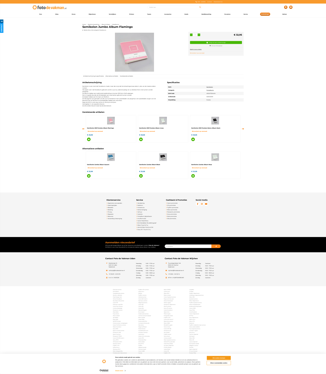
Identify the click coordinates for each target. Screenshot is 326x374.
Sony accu (192, 332)
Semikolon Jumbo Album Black (149, 164)
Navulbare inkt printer (118, 300)
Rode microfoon (117, 326)
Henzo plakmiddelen (194, 326)
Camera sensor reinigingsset (120, 323)
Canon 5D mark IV (168, 319)
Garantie (139, 214)
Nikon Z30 (192, 297)
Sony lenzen (167, 336)
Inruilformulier (141, 218)
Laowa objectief (193, 341)
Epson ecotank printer (118, 330)
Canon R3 (166, 351)
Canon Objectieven (194, 313)
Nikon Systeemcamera (169, 340)
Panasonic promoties (173, 212)
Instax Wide (141, 319)
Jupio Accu (141, 291)
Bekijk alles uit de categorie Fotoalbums (95, 30)
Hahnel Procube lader (169, 341)
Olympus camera (142, 300)
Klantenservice (218, 2)
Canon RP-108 (167, 328)
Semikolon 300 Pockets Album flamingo (100, 128)
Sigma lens (166, 312)
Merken (284, 14)
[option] (134, 52)
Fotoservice (140, 207)
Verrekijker (115, 317)
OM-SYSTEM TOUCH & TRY (145, 227)
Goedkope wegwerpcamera (196, 295)
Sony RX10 (115, 328)
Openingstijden (112, 205)
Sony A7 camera (168, 308)
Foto (40, 14)
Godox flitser (167, 349)
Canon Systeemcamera (170, 297)
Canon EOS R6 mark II (118, 338)
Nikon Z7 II (192, 321)
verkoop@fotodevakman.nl (117, 270)
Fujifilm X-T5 (116, 345)
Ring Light (115, 319)
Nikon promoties (172, 210)
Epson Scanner (117, 334)
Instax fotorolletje (168, 343)
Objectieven (92, 14)
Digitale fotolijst (142, 347)
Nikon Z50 (192, 338)
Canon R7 (115, 302)
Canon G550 (192, 308)
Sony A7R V (116, 340)
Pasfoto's (140, 205)
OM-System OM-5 (117, 341)
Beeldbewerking (206, 14)
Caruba (140, 353)
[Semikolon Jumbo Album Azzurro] (111, 157)
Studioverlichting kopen (195, 306)
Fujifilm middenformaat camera (197, 325)
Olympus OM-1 (116, 349)
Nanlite (140, 293)
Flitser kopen (167, 313)
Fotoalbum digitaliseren (144, 216)
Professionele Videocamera (120, 353)
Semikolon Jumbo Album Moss (201, 164)
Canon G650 (141, 351)
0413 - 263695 (201, 2)
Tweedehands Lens (143, 330)
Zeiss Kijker (116, 312)
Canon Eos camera (118, 306)
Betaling (110, 210)
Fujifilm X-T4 (167, 353)
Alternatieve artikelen (111, 76)
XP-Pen (191, 315)
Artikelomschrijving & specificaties (93, 76)
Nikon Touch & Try (142, 225)
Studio (186, 14)
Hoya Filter (192, 310)
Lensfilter (191, 289)
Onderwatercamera (143, 313)
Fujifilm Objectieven (194, 293)
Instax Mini (141, 308)
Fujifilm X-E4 (167, 317)
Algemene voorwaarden (115, 203)
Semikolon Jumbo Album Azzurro (98, 164)
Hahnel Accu (116, 347)
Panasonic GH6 (117, 332)
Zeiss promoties (172, 216)
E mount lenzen (193, 351)
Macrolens (141, 325)
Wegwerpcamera (142, 302)
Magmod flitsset (142, 326)
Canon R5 (140, 306)
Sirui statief (166, 332)
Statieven (191, 323)
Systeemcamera (193, 299)
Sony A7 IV (141, 343)
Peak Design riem (117, 297)
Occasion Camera (142, 332)
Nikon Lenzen (167, 295)
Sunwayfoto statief (194, 343)
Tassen (149, 14)
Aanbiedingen (265, 14)
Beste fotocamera (168, 321)
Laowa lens (141, 334)
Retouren (110, 216)
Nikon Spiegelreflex (118, 351)
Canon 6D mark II (142, 299)
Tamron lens (167, 326)
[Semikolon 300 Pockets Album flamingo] (111, 120)
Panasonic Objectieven (170, 304)
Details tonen (119, 370)
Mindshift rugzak (168, 325)
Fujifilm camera (142, 295)
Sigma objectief (193, 349)
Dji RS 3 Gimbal (117, 321)
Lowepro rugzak (193, 330)
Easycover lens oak (169, 299)
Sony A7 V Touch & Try (144, 229)
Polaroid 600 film (142, 321)
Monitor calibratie (117, 295)
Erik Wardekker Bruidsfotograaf (146, 223)
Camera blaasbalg (117, 308)
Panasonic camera (117, 310)
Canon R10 (141, 338)
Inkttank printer (142, 297)
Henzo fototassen (168, 300)
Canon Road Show (142, 221)
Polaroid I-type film (118, 304)
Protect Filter (192, 353)
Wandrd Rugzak (142, 310)
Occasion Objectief (168, 345)
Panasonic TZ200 (117, 336)
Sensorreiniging (142, 210)
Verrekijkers (112, 14)
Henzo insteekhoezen (194, 304)
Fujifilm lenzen (167, 334)
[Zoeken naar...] (200, 7)
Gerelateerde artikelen (126, 76)
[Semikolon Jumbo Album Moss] (215, 157)
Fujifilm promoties (172, 207)
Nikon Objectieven (194, 300)
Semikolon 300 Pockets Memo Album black (205, 128)
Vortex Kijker (141, 341)
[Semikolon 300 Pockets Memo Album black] (215, 120)
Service (246, 14)
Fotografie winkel (168, 315)
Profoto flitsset (167, 347)
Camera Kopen (142, 349)
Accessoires (167, 14)
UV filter (191, 291)
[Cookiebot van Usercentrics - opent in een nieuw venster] (104, 370)
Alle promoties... (172, 218)
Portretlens (116, 291)
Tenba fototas (141, 328)
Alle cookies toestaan (218, 358)
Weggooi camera (193, 345)
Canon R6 (140, 304)
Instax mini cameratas (144, 336)
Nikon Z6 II (166, 293)
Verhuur (139, 212)
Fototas (191, 347)
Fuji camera (116, 313)
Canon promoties (172, 203)
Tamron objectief (193, 334)
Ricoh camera (167, 306)
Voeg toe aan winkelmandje (217, 42)
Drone (73, 14)
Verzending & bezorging (115, 218)
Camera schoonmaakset (144, 315)
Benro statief (141, 317)
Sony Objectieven (193, 317)
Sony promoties (172, 214)
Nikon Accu (192, 319)
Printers (131, 14)
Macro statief (116, 315)
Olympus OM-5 (117, 343)
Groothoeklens (193, 312)
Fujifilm (140, 345)
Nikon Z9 (191, 340)
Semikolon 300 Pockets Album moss (151, 128)
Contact (209, 2)
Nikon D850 (167, 323)
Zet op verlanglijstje (216, 45)
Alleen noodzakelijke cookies (218, 363)
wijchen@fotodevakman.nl (176, 270)
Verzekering (140, 203)
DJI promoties (171, 205)
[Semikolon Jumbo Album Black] (163, 157)
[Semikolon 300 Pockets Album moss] (163, 120)
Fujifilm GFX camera (143, 289)
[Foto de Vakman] (49, 7)
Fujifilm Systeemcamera (195, 302)
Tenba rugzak (167, 302)
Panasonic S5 (167, 330)
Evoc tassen (141, 312)
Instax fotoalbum (168, 310)
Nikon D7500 (167, 289)
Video (56, 14)
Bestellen (110, 207)
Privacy (110, 212)
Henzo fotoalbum (117, 299)
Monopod (191, 336)
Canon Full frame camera (119, 325)
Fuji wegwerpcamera (194, 328)
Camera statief (167, 338)
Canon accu (167, 291)
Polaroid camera (117, 289)
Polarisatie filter (142, 340)
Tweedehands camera (118, 293)
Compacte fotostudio (143, 323)
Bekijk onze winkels (196, 49)
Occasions (227, 14)
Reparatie (110, 214)
